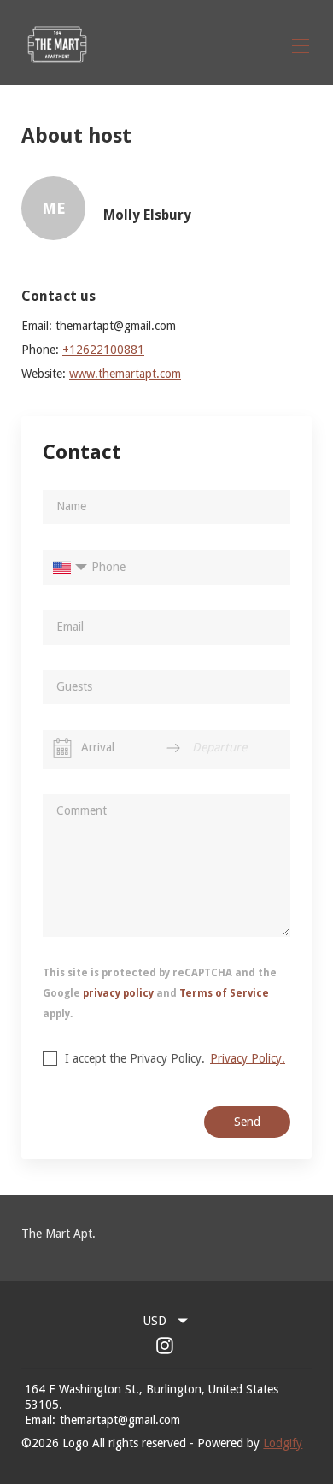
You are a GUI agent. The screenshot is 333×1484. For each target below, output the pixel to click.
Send (247, 1121)
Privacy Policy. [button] (247, 1058)
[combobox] (166, 1320)
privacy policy (118, 993)
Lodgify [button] (282, 1443)
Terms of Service (224, 993)
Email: (40, 1420)
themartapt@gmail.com (120, 1420)
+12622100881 (103, 349)
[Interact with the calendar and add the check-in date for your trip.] (62, 748)
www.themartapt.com (125, 373)
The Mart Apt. (58, 1233)
